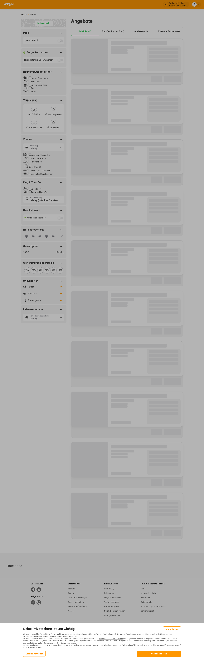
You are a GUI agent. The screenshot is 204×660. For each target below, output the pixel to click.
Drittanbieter (59, 634)
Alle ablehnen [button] (172, 629)
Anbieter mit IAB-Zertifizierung (111, 638)
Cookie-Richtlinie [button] (61, 636)
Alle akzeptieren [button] (159, 654)
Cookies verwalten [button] (34, 654)
